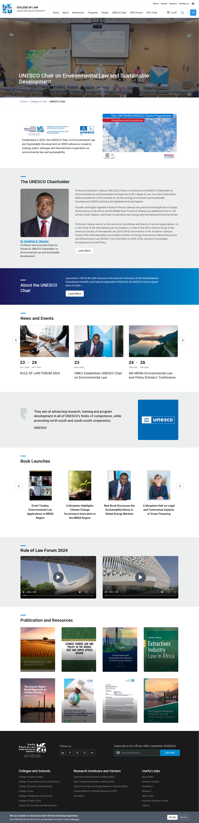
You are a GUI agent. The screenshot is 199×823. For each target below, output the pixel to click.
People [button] (105, 12)
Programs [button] (93, 12)
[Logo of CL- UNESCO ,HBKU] (31, 9)
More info (75, 819)
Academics (147, 786)
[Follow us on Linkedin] (63, 753)
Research (146, 791)
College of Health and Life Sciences (35, 796)
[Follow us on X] (77, 753)
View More (79, 796)
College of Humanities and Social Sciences (39, 781)
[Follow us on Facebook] (70, 753)
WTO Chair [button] (151, 12)
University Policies (150, 781)
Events (164, 3)
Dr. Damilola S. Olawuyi (34, 241)
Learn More (84, 250)
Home (23, 101)
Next (182, 340)
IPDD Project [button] (136, 12)
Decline (183, 817)
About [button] (66, 12)
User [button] (193, 12)
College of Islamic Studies (31, 777)
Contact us (184, 3)
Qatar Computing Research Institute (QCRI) (94, 781)
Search (182, 13)
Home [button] (56, 12)
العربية (173, 12)
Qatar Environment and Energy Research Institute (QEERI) (101, 786)
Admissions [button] (78, 12)
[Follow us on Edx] (92, 753)
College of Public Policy (30, 800)
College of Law (38, 101)
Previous (16, 340)
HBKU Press (148, 796)
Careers (173, 3)
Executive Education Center (155, 800)
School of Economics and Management (38, 805)
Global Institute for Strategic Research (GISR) (95, 791)
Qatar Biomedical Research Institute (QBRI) (94, 777)
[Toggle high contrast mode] (192, 3)
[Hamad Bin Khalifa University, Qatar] (8, 9)
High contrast (193, 4)
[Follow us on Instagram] (85, 753)
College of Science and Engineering (35, 786)
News (156, 3)
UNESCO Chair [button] (119, 12)
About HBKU (148, 777)
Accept (172, 817)
